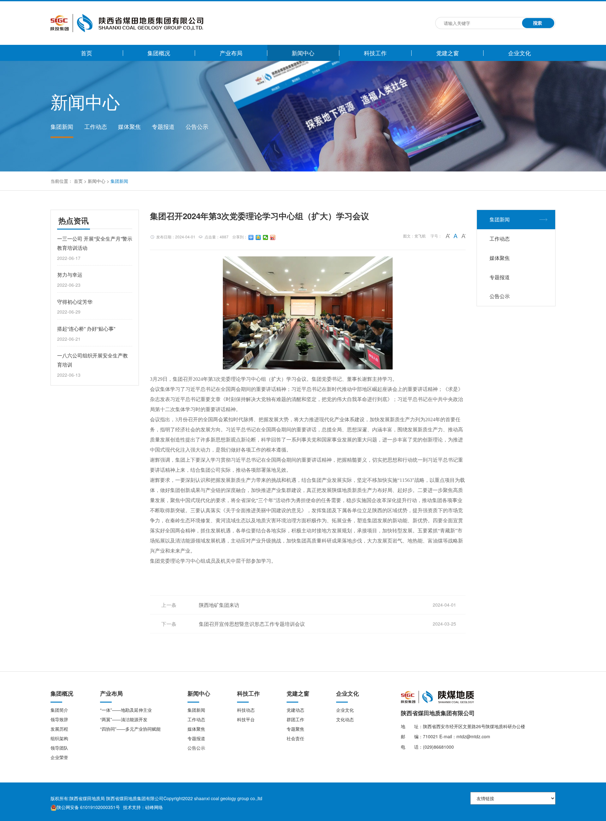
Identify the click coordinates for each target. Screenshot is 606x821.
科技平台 (246, 719)
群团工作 (295, 719)
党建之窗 (447, 53)
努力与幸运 (69, 274)
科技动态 (246, 710)
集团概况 (158, 53)
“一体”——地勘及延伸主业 (126, 710)
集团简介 (59, 710)
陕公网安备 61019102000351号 (88, 807)
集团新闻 (61, 126)
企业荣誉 (59, 757)
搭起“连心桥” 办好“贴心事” (86, 328)
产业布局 (231, 53)
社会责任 (295, 738)
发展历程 (59, 729)
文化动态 (345, 719)
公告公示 (197, 126)
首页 (86, 53)
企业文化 (519, 53)
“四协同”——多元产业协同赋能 (130, 729)
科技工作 (375, 53)
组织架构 (59, 738)
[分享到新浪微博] (273, 237)
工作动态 (95, 126)
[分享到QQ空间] (258, 237)
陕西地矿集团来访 (219, 604)
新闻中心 (303, 53)
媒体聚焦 (129, 126)
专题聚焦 (295, 729)
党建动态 (295, 710)
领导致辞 (59, 719)
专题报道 (163, 126)
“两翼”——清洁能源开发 (123, 719)
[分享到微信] (265, 237)
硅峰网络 (154, 807)
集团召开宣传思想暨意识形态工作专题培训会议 (252, 623)
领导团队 (59, 748)
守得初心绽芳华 (74, 301)
